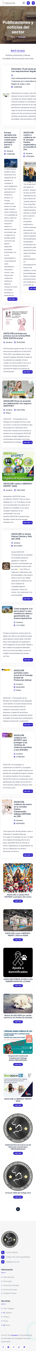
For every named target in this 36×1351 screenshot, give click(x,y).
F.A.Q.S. (5, 1321)
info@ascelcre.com (13, 1262)
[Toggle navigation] (24, 3)
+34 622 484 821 (12, 1252)
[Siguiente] (18, 1209)
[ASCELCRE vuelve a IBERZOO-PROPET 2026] (18, 466)
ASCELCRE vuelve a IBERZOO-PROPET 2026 (18, 484)
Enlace (8, 413)
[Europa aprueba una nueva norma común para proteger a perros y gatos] (10, 163)
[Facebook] (3, 1347)
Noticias (6, 1317)
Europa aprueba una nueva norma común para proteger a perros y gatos (10, 139)
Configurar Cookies (9, 1293)
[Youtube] (8, 1347)
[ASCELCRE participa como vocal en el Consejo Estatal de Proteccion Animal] (7, 670)
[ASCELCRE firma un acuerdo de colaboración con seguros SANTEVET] (18, 389)
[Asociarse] (33, 3)
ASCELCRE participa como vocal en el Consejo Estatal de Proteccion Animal (23, 675)
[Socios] (28, 3)
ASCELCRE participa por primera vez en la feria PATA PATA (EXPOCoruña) (16, 335)
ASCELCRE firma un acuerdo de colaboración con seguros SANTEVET (17, 403)
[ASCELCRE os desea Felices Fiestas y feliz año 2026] (6, 566)
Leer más (11, 299)
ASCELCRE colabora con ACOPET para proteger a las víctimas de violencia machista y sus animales (23, 742)
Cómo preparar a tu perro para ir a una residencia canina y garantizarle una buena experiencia (23, 613)
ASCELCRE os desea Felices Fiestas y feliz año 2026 (21, 536)
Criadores (8, 1313)
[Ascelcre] (8, 3)
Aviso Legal (7, 1281)
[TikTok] (19, 1347)
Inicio (13, 37)
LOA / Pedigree (8, 1308)
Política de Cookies (10, 1290)
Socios (7, 1325)
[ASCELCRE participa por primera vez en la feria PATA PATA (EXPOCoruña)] (18, 318)
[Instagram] (14, 1347)
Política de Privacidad (11, 1285)
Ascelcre (15, 1335)
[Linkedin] (24, 1347)
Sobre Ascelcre (8, 1277)
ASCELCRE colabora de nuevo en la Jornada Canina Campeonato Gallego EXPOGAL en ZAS (23, 809)
